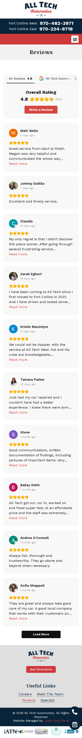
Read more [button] (18, 164)
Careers (25, 694)
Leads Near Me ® (56, 720)
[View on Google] (13, 133)
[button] (75, 39)
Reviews (28, 700)
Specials (48, 700)
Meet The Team (50, 694)
